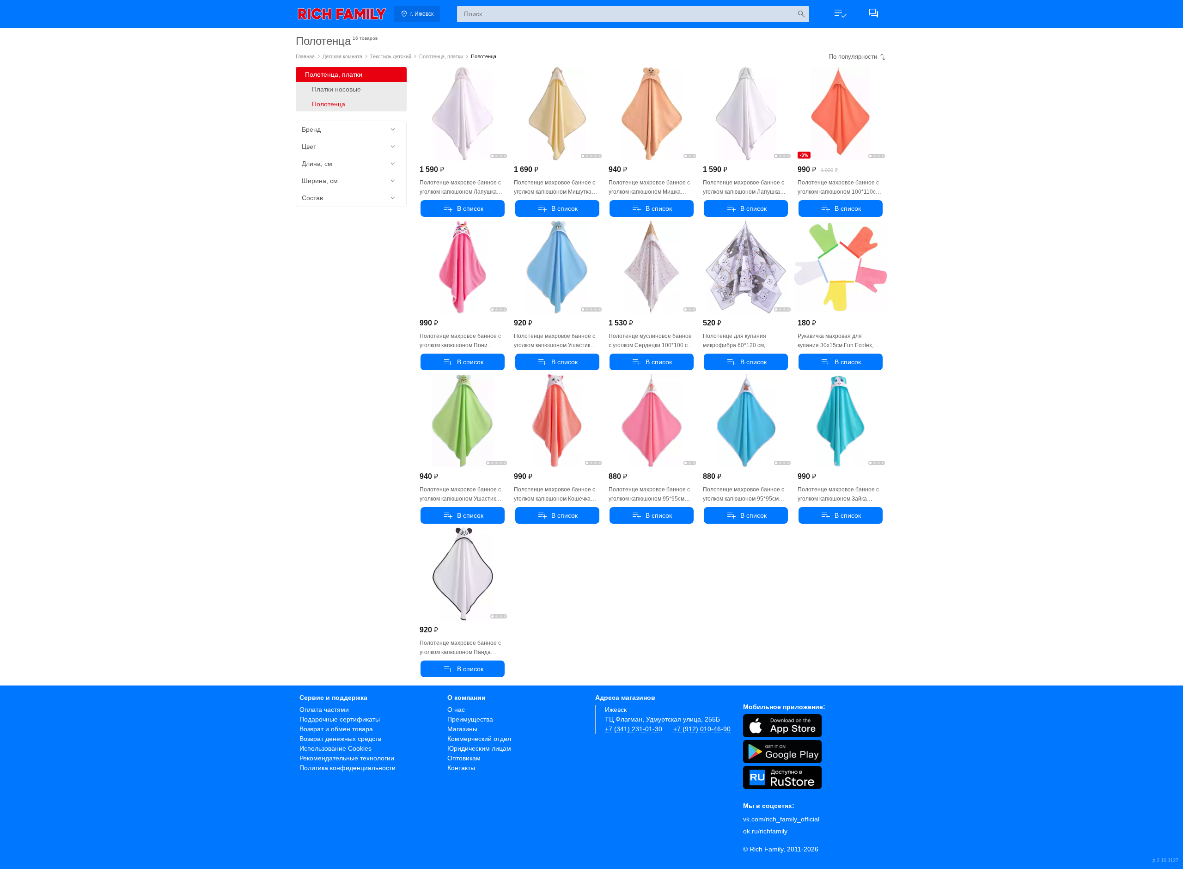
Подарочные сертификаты (339, 719)
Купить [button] (463, 208)
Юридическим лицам (479, 748)
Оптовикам (464, 758)
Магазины (462, 729)
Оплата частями (324, 709)
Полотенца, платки (441, 56)
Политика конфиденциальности (347, 767)
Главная (305, 56)
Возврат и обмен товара (336, 729)
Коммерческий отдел (479, 738)
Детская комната (342, 56)
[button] (840, 14)
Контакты (461, 767)
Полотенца (328, 104)
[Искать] (801, 14)
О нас (456, 709)
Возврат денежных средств (340, 738)
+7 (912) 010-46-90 (702, 729)
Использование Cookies (335, 748)
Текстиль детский (390, 56)
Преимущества (470, 719)
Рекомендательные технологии (346, 758)
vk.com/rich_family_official (781, 819)
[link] (342, 14)
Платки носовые (336, 89)
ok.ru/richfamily (765, 831)
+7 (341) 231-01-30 (633, 729)
